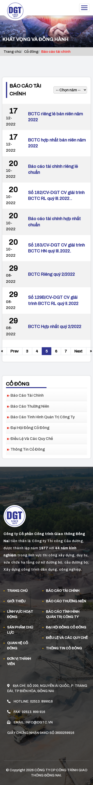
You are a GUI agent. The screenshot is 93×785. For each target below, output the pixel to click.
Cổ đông (31, 51)
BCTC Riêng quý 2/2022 (51, 274)
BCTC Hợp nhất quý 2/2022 (54, 326)
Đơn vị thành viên (19, 661)
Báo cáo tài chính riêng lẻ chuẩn (53, 169)
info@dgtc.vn (39, 722)
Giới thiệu (16, 601)
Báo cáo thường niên (29, 406)
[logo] (17, 12)
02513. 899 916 (33, 712)
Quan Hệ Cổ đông (17, 645)
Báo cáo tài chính (27, 395)
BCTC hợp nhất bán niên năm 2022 (57, 143)
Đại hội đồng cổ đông (29, 428)
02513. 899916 (41, 701)
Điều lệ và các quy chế (31, 439)
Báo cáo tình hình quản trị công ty (42, 417)
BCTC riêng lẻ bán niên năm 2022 (55, 116)
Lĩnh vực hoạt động (20, 614)
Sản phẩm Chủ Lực (20, 630)
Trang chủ (12, 51)
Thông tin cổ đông (27, 449)
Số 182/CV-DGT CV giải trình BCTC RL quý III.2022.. (56, 195)
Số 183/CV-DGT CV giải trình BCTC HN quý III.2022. (56, 248)
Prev (14, 351)
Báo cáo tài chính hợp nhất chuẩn (54, 221)
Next (78, 351)
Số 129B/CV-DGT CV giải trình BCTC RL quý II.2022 (53, 300)
